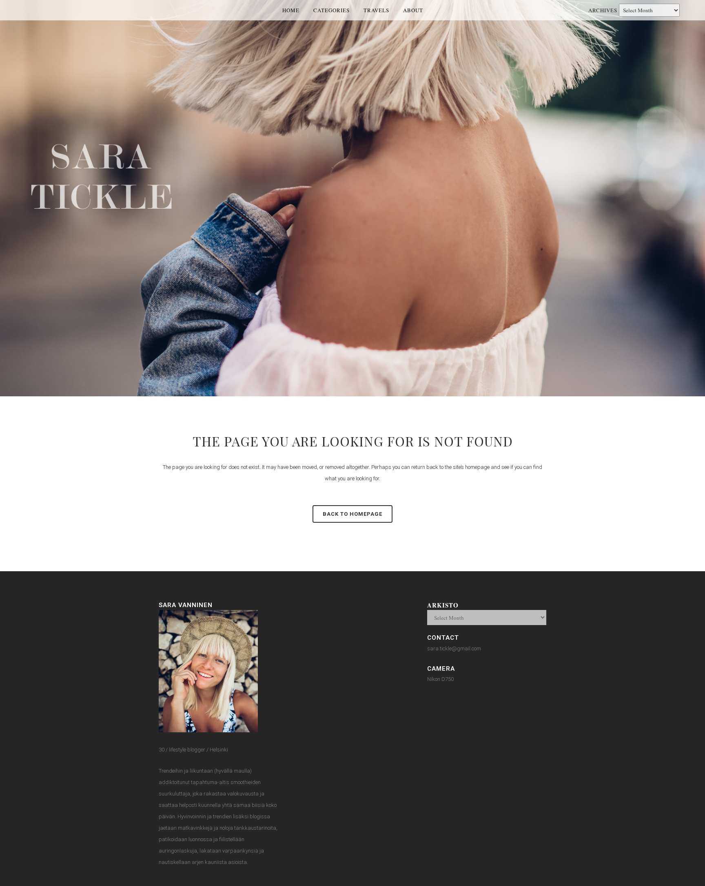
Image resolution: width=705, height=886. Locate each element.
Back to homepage (352, 514)
